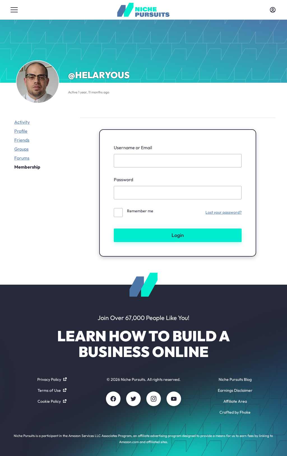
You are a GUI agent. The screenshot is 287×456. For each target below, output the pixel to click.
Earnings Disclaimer (235, 390)
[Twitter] (133, 398)
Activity (22, 122)
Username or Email (133, 147)
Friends (21, 140)
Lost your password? (223, 212)
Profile (20, 131)
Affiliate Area (235, 401)
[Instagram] (153, 398)
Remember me (140, 210)
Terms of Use (49, 390)
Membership (27, 167)
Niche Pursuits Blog (235, 379)
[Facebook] (113, 398)
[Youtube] (173, 398)
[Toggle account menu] (273, 10)
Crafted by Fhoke (235, 412)
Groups (21, 149)
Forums (21, 158)
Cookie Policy (49, 401)
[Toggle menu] (14, 9)
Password (123, 179)
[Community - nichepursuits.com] (143, 10)
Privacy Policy (49, 379)
